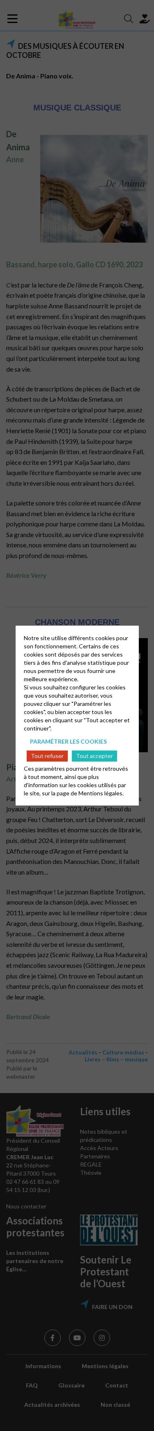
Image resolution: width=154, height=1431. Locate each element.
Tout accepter (94, 755)
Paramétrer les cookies (68, 740)
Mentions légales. (101, 793)
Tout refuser (47, 755)
